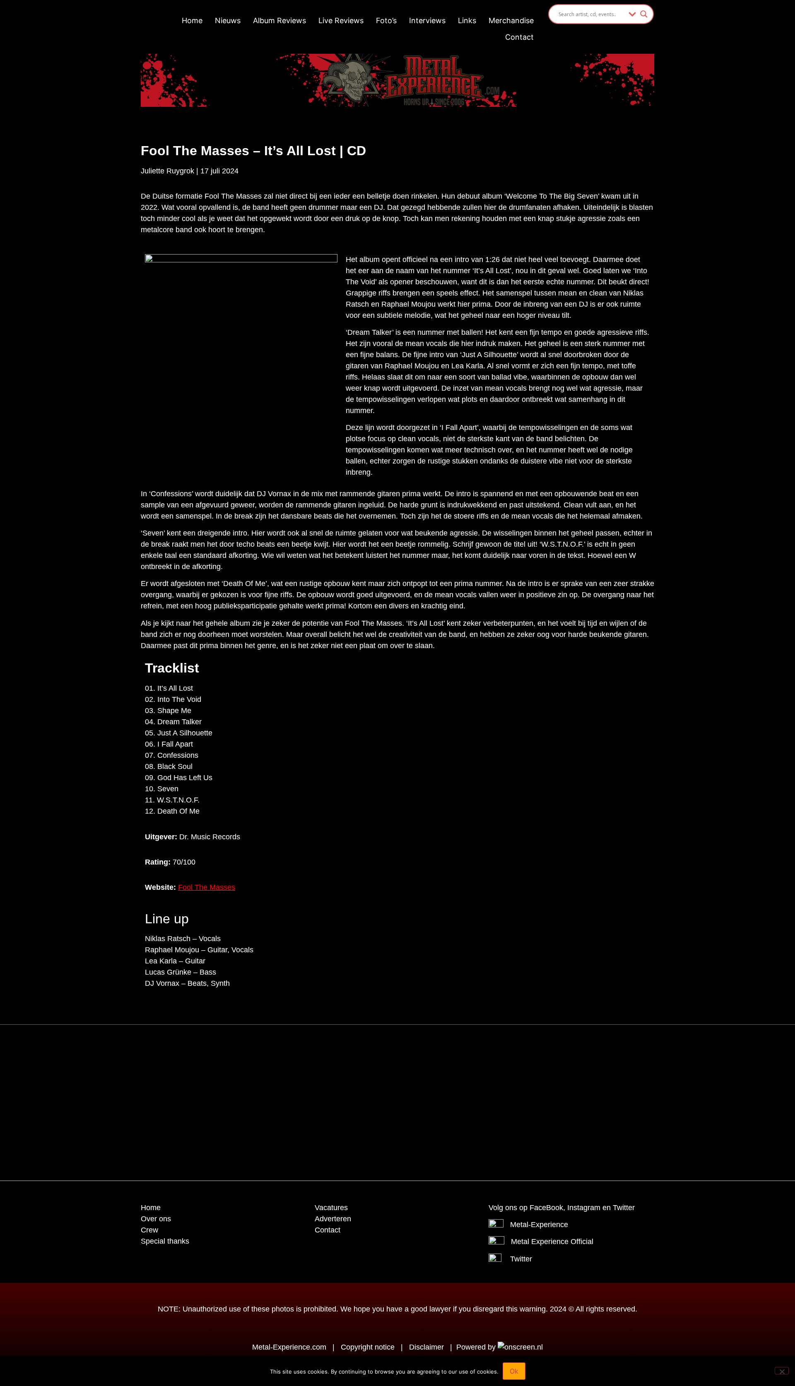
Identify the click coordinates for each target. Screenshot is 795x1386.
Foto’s (386, 20)
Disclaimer (426, 1347)
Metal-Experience (539, 1224)
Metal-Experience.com (289, 1347)
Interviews (427, 20)
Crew (149, 1230)
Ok (514, 1371)
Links (467, 20)
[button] (377, 1051)
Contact (519, 37)
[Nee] (782, 1370)
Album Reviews (279, 20)
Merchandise (511, 20)
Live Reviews (341, 20)
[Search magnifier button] (644, 14)
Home (192, 20)
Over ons (156, 1219)
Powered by (477, 1347)
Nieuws (228, 20)
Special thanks (165, 1241)
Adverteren (333, 1219)
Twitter (521, 1259)
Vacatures (331, 1207)
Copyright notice (368, 1347)
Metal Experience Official (552, 1241)
